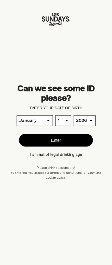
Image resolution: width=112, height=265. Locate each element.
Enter (56, 140)
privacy (89, 172)
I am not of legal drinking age (56, 154)
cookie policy (56, 177)
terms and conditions (66, 172)
